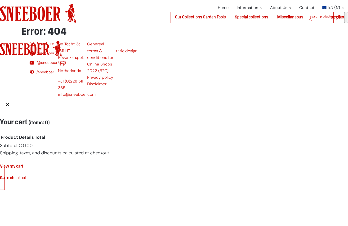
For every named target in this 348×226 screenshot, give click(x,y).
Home (223, 8)
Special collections (251, 17)
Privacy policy (100, 78)
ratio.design (127, 51)
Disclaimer (97, 84)
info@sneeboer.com (77, 95)
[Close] (7, 105)
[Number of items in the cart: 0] (346, 17)
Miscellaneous (290, 17)
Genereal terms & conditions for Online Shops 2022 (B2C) (100, 57)
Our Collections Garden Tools (200, 17)
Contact (307, 8)
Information (247, 8)
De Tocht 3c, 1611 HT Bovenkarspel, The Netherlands (71, 57)
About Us (278, 8)
